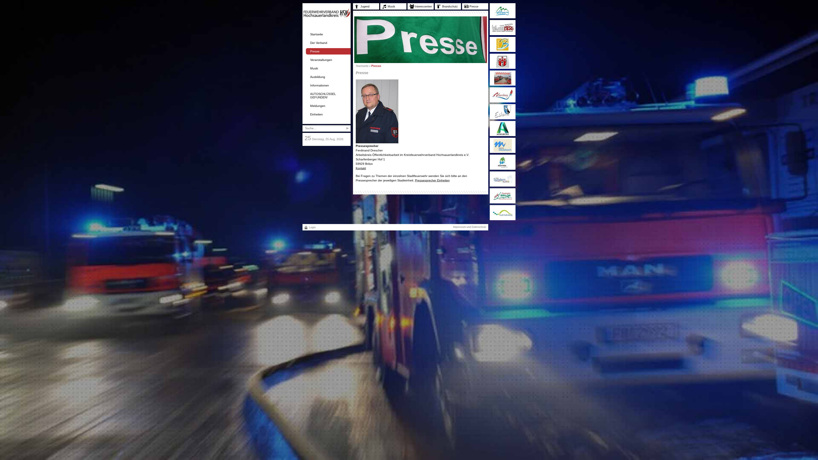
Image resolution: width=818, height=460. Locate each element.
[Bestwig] (503, 44)
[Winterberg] (503, 27)
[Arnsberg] (503, 128)
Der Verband (318, 43)
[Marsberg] (503, 94)
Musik (314, 68)
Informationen (319, 85)
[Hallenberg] (503, 212)
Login (312, 227)
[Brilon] (503, 195)
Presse (315, 51)
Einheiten (316, 114)
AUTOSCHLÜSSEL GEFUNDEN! (323, 95)
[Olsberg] (503, 10)
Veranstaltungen (321, 60)
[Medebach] (503, 145)
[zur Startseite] (326, 16)
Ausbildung (317, 77)
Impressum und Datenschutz (469, 227)
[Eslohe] (503, 111)
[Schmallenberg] (503, 61)
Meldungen (317, 106)
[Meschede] (503, 162)
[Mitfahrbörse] (503, 78)
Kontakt (361, 168)
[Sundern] (503, 179)
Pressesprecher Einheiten (432, 180)
